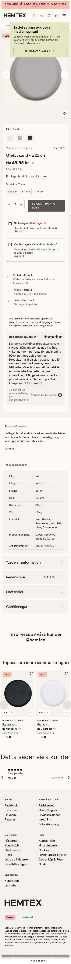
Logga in (10, 885)
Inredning (45, 819)
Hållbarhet (11, 840)
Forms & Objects (22, 145)
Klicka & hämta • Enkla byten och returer (35, 957)
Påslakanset (46, 805)
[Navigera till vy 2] (8, 713)
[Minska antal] (9, 201)
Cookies (44, 850)
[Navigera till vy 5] (22, 713)
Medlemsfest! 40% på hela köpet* (35, 3)
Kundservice (47, 840)
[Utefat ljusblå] (20, 135)
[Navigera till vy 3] (13, 713)
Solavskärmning (49, 824)
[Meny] (64, 12)
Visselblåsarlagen (16, 864)
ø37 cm (39, 188)
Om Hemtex (13, 850)
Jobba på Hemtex (16, 859)
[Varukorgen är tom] (56, 12)
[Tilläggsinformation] (32, 160)
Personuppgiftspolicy (53, 855)
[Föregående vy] (6, 71)
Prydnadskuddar (49, 815)
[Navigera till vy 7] (32, 713)
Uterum (10, 23)
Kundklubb (12, 845)
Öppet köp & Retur (51, 859)
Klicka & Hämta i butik (44, 202)
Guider (43, 864)
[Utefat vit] (10, 135)
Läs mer (41, 174)
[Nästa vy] (64, 71)
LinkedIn (10, 815)
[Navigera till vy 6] (27, 713)
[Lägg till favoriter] (64, 110)
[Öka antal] (21, 201)
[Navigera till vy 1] (3, 713)
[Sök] (34, 12)
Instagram (11, 810)
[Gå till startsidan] (15, 13)
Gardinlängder (48, 810)
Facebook (11, 805)
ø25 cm (12, 188)
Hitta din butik (48, 845)
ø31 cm (26, 188)
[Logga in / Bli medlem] (41, 12)
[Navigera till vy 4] (18, 713)
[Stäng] (64, 25)
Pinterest (10, 819)
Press (8, 855)
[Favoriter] (49, 12)
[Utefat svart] (30, 135)
